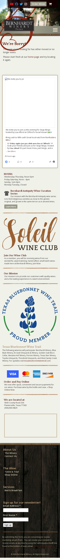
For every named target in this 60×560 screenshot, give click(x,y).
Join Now (36, 263)
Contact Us (11, 456)
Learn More (11, 206)
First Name (10, 515)
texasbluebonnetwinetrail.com (37, 360)
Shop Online (11, 474)
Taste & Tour (12, 471)
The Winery (11, 453)
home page (33, 56)
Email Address (12, 505)
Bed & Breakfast (13, 490)
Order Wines (38, 3)
